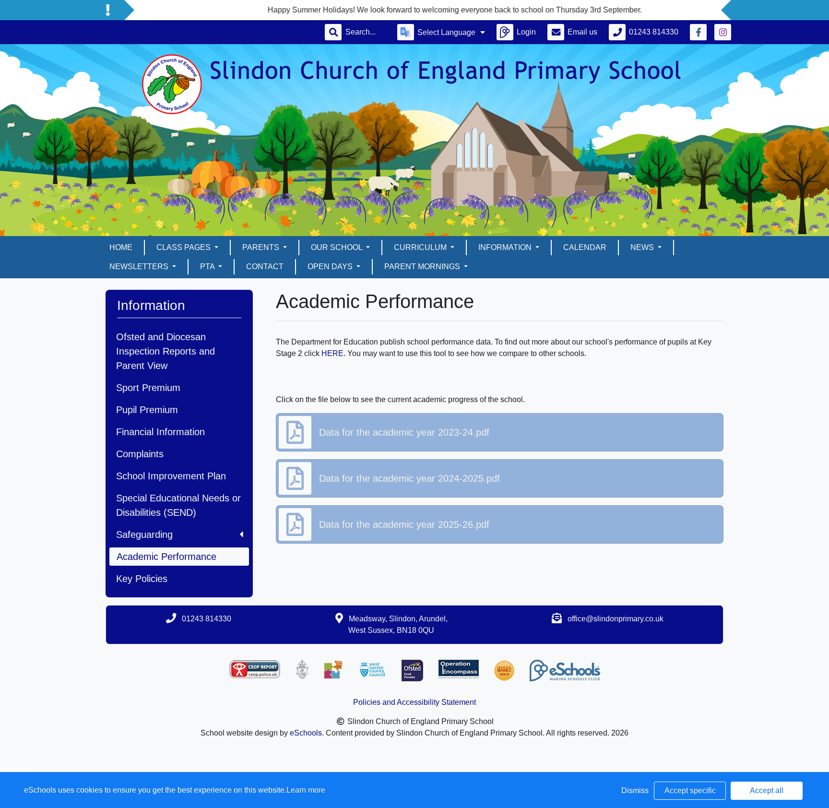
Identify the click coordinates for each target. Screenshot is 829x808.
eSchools (306, 733)
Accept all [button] (766, 790)
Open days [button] (331, 266)
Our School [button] (337, 247)
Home (120, 247)
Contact (265, 266)
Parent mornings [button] (423, 266)
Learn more (305, 790)
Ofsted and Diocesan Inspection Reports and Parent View (165, 351)
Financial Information (160, 432)
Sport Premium (148, 387)
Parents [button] (261, 247)
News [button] (643, 247)
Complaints (140, 454)
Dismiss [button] (635, 790)
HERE (332, 353)
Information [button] (505, 247)
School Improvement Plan (171, 476)
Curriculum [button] (421, 247)
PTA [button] (208, 266)
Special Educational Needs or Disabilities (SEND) (178, 505)
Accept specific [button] (690, 790)
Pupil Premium (147, 409)
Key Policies (141, 578)
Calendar (584, 247)
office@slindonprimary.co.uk (615, 619)
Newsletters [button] (139, 266)
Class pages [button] (184, 247)
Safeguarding (144, 534)
